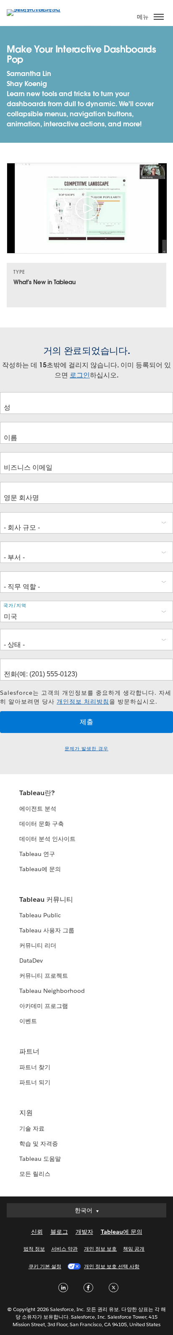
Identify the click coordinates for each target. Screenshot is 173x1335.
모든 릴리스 (34, 1174)
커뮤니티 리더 (37, 945)
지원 (26, 1112)
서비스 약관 (64, 1248)
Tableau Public (40, 915)
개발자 (84, 1232)
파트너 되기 (34, 1082)
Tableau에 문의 (40, 869)
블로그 (59, 1232)
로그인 (80, 375)
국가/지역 (14, 605)
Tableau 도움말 (40, 1158)
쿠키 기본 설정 (45, 1266)
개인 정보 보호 (100, 1248)
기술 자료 (32, 1128)
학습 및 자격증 (38, 1143)
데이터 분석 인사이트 (47, 839)
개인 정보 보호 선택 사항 (111, 1266)
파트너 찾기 (34, 1067)
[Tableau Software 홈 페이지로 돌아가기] (36, 9)
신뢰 (37, 1232)
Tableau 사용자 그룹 (46, 930)
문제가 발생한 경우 (86, 749)
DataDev (31, 960)
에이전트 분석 (37, 808)
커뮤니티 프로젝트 (43, 975)
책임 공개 (133, 1248)
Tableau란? (37, 792)
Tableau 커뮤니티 (46, 899)
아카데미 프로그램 (43, 1006)
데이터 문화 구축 (41, 823)
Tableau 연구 (37, 854)
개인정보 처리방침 (83, 701)
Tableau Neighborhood (52, 991)
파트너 (29, 1051)
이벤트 (28, 1021)
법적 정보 (34, 1248)
